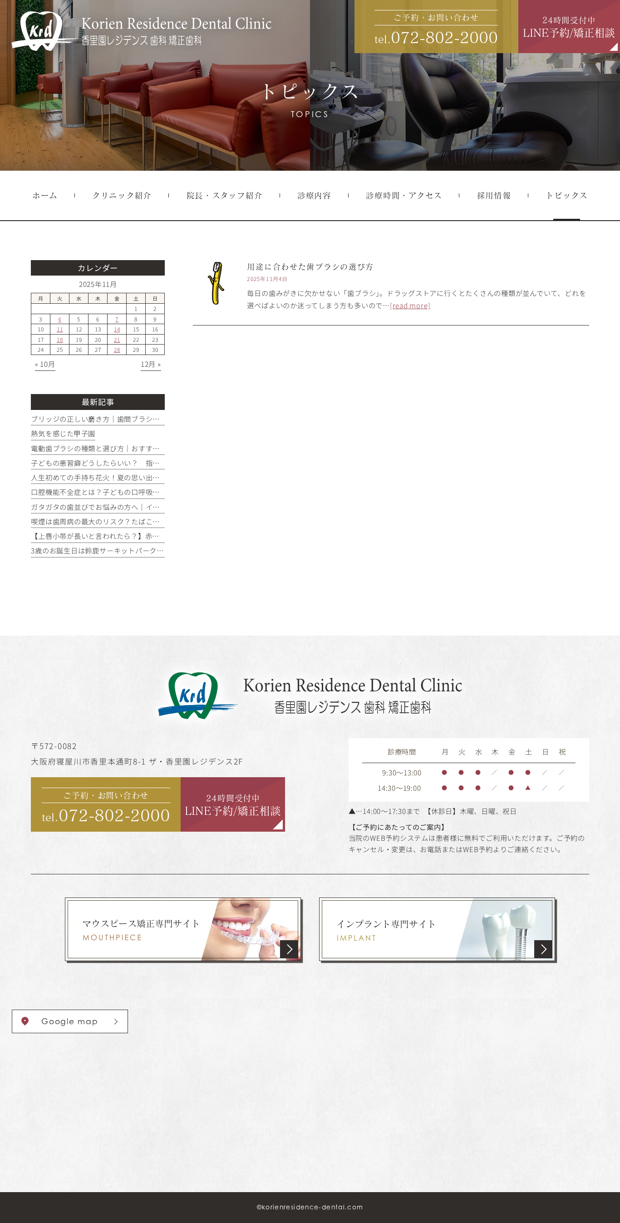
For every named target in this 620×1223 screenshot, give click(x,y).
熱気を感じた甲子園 (63, 433)
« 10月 (45, 364)
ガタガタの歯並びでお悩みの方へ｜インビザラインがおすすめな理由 (142, 507)
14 (117, 329)
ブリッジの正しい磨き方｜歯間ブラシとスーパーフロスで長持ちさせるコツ (152, 419)
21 (117, 339)
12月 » (151, 364)
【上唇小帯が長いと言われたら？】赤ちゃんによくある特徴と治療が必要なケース (163, 536)
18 (60, 339)
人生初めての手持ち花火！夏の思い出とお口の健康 (113, 477)
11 (60, 329)
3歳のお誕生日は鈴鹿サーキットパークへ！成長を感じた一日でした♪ (144, 550)
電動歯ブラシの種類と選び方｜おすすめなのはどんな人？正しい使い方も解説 (156, 448)
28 (117, 349)
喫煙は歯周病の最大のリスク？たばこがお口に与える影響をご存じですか (149, 521)
